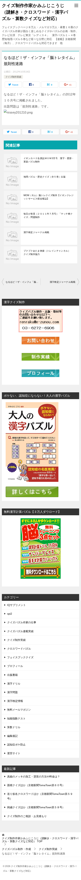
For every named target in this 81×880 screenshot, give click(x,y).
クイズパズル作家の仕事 (21, 622)
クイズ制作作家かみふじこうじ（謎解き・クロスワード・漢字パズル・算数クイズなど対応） (35, 12)
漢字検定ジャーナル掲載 (36, 232)
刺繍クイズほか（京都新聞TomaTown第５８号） (36, 807)
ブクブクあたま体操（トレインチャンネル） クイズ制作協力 (48, 253)
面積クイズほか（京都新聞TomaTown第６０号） (36, 785)
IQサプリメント (16, 604)
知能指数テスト (16, 718)
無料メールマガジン (19, 709)
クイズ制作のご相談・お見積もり (27, 816)
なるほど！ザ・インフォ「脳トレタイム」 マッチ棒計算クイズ (23, 282)
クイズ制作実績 (13, 77)
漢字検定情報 (15, 700)
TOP (40, 840)
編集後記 (12, 735)
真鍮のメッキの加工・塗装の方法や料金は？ (33, 776)
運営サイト (13, 753)
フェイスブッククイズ (20, 657)
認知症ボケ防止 (16, 744)
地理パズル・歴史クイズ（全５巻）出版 (45, 176)
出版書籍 (12, 674)
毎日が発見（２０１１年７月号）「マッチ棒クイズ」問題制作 (48, 215)
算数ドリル (13, 727)
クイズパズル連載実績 (20, 631)
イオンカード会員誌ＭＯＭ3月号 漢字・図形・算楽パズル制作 (49, 160)
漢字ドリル (13, 683)
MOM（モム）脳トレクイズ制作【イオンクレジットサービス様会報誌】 (49, 197)
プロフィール (15, 666)
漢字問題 (12, 692)
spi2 (9, 613)
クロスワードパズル (19, 648)
